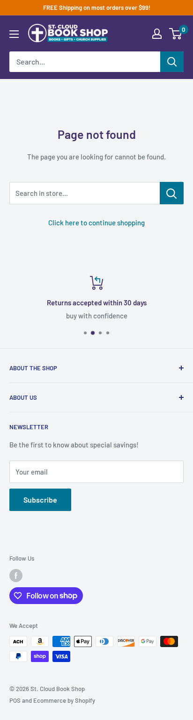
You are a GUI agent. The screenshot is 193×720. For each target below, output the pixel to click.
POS (15, 700)
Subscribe (40, 499)
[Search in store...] (172, 193)
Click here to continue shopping (96, 222)
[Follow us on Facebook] (15, 575)
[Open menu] (14, 34)
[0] (176, 33)
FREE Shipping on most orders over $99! (96, 7)
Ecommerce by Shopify (64, 700)
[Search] (172, 61)
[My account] (157, 34)
